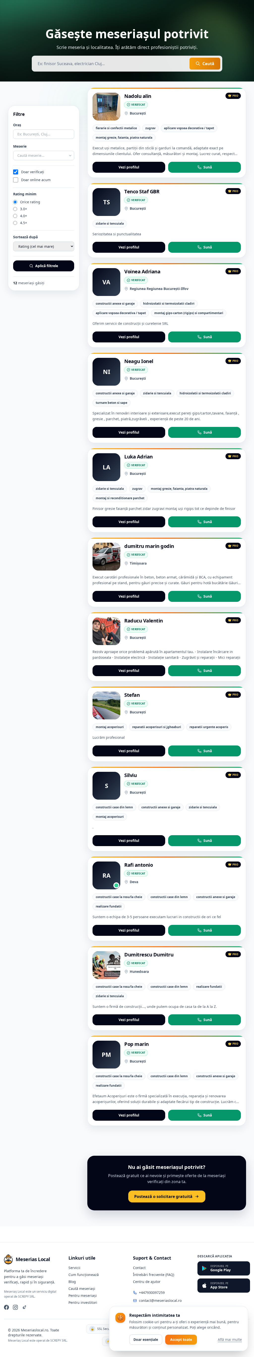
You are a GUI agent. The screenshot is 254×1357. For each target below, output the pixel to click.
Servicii (74, 1267)
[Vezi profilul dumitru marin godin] (106, 557)
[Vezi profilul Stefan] (106, 705)
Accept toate (181, 1339)
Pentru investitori (82, 1302)
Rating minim (24, 194)
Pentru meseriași (82, 1295)
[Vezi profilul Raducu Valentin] (106, 631)
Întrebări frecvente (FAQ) (153, 1274)
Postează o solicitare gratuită (163, 1196)
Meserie (20, 146)
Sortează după (25, 237)
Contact (139, 1267)
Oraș (17, 125)
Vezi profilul (129, 167)
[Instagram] (15, 1307)
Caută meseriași (81, 1288)
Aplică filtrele (46, 265)
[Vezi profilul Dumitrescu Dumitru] (106, 965)
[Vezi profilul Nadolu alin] (106, 107)
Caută (208, 63)
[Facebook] (6, 1307)
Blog (72, 1281)
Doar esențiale (145, 1339)
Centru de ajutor (146, 1281)
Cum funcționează (83, 1274)
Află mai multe (230, 1339)
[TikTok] (24, 1307)
